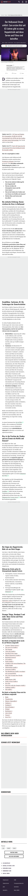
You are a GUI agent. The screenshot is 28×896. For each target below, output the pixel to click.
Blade (6, 697)
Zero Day (7, 683)
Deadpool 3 (8, 705)
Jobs (4, 886)
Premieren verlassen (8, 161)
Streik (14, 848)
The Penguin (8, 649)
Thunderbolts (9, 699)
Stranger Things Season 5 (12, 645)
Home (2, 15)
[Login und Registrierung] (22, 2)
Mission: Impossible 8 (11, 701)
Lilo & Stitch (8, 713)
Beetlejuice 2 (8, 711)
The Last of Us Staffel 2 (11, 647)
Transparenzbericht (18, 883)
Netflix (8, 848)
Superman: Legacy (7, 600)
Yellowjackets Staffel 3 (11, 667)
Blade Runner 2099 (10, 679)
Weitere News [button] (14, 852)
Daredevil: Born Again (11, 653)
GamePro (5, 890)
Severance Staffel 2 (10, 669)
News (6, 15)
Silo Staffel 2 (8, 689)
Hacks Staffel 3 (9, 661)
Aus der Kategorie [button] (14, 856)
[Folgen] (13, 65)
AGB (15, 880)
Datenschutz (6, 883)
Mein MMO (16, 890)
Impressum (5, 880)
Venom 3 (7, 715)
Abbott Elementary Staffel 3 (13, 655)
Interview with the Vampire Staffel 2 (15, 685)
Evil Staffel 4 (8, 659)
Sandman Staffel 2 (10, 687)
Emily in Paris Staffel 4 (11, 681)
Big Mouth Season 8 (10, 657)
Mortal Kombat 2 (10, 707)
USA (3, 848)
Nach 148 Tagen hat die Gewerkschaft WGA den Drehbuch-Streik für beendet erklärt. (13, 148)
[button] (14, 73)
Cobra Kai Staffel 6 (10, 651)
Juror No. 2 (8, 717)
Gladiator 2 (8, 703)
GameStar (16, 886)
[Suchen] (19, 2)
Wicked (7, 709)
